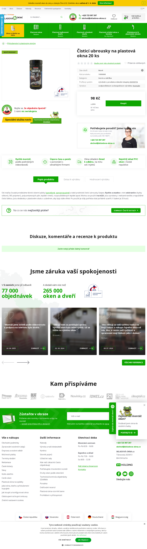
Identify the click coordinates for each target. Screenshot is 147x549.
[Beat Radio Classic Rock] (33, 396)
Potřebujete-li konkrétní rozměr (54, 469)
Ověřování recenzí (47, 487)
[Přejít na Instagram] (131, 473)
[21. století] (109, 396)
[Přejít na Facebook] (118, 473)
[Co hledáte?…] (46, 17)
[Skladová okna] (12, 18)
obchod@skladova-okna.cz (102, 143)
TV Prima (10, 15)
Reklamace (6, 462)
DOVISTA (134, 82)
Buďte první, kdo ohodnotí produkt (107, 63)
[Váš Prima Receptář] (122, 396)
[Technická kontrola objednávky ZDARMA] (73, 17)
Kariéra (43, 450)
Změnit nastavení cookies (13, 500)
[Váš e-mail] (106, 416)
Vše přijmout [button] (83, 540)
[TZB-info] (47, 396)
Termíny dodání (8, 458)
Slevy (4, 470)
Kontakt (136, 86)
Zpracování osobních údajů (13, 446)
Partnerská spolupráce (52, 8)
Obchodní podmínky (10, 443)
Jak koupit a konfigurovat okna (15, 492)
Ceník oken (6, 478)
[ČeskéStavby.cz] (62, 396)
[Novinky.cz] (78, 396)
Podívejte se (126, 432)
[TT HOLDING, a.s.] (124, 464)
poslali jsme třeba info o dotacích (36, 424)
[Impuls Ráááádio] (21, 396)
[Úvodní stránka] (3, 43)
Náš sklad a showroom (88, 466)
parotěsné (50, 192)
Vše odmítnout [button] (64, 540)
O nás (4, 8)
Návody (28, 8)
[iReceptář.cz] (138, 396)
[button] (23, 362)
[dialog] (73, 535)
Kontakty (68, 8)
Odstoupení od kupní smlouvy (14, 496)
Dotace (19, 8)
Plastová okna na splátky (12, 482)
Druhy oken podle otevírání (52, 473)
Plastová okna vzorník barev (52, 491)
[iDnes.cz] (97, 396)
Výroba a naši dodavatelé (51, 446)
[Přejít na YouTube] (125, 473)
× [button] (144, 524)
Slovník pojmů (46, 454)
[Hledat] (61, 17)
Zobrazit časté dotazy (125, 210)
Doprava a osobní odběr (12, 450)
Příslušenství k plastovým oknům (21, 43)
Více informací (106, 3)
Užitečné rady (46, 458)
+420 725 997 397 (97, 140)
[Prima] (7, 396)
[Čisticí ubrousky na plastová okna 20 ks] (36, 75)
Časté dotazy (7, 466)
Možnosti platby (9, 454)
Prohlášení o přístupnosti (51, 495)
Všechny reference (133, 362)
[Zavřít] (144, 405)
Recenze (38, 8)
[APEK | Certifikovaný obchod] (93, 291)
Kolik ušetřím (7, 474)
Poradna (43, 483)
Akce (11, 8)
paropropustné (62, 192)
